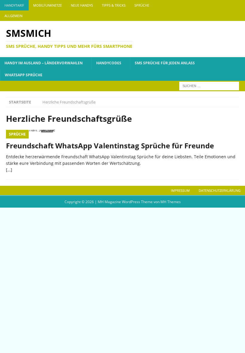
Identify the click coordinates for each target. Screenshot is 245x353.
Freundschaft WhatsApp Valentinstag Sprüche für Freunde (110, 145)
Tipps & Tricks (113, 5)
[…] (9, 170)
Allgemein (13, 15)
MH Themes (170, 201)
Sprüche (141, 5)
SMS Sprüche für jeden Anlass (165, 63)
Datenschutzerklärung (220, 190)
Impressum (180, 190)
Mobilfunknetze (47, 5)
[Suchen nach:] (209, 85)
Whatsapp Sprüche (23, 74)
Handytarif (14, 5)
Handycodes (108, 63)
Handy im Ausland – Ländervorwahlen (43, 63)
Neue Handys (82, 5)
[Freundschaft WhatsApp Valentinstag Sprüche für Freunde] (122, 134)
